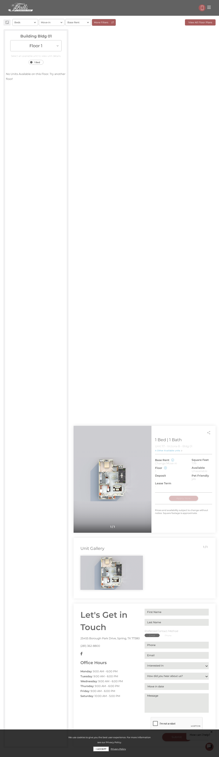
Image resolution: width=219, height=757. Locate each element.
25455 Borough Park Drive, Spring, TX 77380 (110, 638)
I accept (101, 749)
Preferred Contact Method (161, 631)
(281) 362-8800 (90, 646)
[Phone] (202, 7)
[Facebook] (81, 653)
